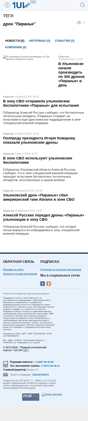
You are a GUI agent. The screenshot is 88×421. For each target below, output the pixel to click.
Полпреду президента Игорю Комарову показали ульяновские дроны (39, 140)
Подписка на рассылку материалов (60, 269)
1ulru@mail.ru (40, 374)
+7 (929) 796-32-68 (43, 362)
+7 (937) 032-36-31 (50, 366)
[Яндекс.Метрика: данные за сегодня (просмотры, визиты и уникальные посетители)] (52, 394)
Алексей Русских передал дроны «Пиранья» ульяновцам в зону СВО (43, 217)
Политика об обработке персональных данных (26, 293)
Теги (8, 15)
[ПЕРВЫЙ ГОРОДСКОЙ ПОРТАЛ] (23, 5)
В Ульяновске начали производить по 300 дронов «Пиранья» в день (71, 74)
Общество (63, 56)
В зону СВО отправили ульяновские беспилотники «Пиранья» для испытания (41, 103)
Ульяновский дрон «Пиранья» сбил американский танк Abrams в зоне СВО (38, 197)
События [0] (64, 40)
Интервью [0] (39, 40)
